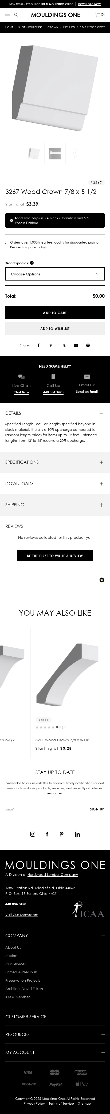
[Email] (76, 345)
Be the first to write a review (55, 556)
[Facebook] (39, 345)
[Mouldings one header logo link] (55, 15)
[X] (64, 345)
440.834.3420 (53, 392)
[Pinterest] (51, 345)
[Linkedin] (77, 834)
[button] (55, 553)
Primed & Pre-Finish (21, 972)
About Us (13, 947)
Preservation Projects (22, 980)
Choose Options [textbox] (25, 274)
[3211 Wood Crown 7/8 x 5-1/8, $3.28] (55, 675)
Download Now (89, 4)
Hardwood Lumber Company (53, 874)
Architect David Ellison (24, 988)
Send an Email (87, 392)
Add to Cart (55, 313)
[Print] (88, 345)
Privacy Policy (34, 1103)
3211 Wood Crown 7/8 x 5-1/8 (50, 740)
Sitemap (84, 1103)
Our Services (15, 964)
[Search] (16, 15)
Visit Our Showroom (21, 915)
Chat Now (21, 392)
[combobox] (55, 274)
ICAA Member (17, 997)
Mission (11, 956)
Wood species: (17, 263)
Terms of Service (61, 1103)
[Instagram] (32, 834)
